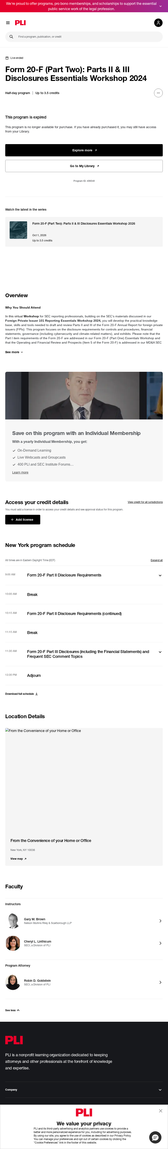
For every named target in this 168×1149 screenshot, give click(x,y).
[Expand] (160, 575)
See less (10, 1010)
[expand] (160, 6)
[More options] (158, 93)
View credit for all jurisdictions (145, 502)
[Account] (158, 22)
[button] (155, 1137)
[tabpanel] (84, 625)
